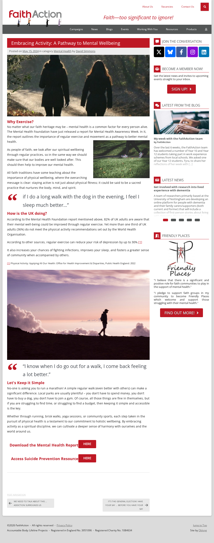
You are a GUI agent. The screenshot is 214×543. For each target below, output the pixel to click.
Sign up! (179, 88)
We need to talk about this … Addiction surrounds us (30, 503)
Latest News (173, 180)
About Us (147, 6)
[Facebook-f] (181, 52)
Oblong (203, 530)
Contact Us (187, 6)
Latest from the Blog (181, 105)
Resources (172, 29)
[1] (140, 242)
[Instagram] (192, 52)
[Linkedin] (204, 52)
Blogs (109, 29)
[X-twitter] (159, 52)
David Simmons (85, 51)
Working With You (147, 29)
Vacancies (167, 6)
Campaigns (76, 29)
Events (125, 29)
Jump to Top (200, 525)
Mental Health (62, 51)
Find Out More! (179, 312)
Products (191, 29)
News (94, 29)
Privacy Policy (64, 525)
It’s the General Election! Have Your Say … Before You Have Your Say (124, 505)
